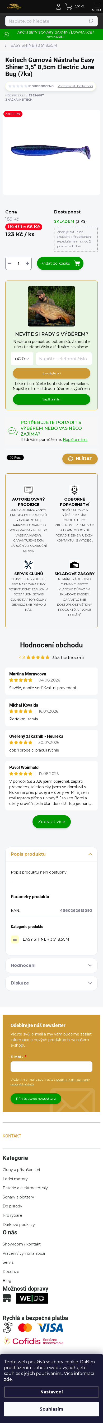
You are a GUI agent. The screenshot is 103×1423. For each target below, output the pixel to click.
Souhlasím (51, 1409)
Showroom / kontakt (22, 1244)
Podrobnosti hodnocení (75, 86)
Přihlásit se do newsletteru (36, 1098)
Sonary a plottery (18, 1197)
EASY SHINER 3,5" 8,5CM (46, 939)
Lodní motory (15, 1179)
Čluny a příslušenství (21, 1169)
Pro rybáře (12, 1215)
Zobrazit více (51, 821)
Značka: (18, 99)
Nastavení (51, 1391)
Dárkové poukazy (19, 1224)
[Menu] (96, 6)
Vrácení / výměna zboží (24, 1253)
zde (8, 1379)
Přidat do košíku (55, 263)
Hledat (91, 21)
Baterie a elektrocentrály (25, 1188)
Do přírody (12, 1206)
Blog (7, 1280)
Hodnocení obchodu (51, 645)
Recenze (11, 1271)
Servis (8, 1262)
